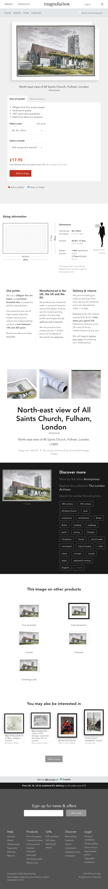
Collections (36, 13)
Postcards (31, 855)
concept (77, 553)
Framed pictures (34, 840)
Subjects (17, 13)
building (77, 525)
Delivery (77, 313)
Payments (12, 848)
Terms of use (90, 847)
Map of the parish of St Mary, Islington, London (14, 738)
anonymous (67, 518)
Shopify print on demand (90, 877)
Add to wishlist (17, 187)
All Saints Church (69, 511)
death (64, 560)
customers (58, 337)
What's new (32, 862)
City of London (84, 546)
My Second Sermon (67, 740)
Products (24, 4)
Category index (72, 851)
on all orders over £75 (54, 785)
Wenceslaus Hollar (40, 743)
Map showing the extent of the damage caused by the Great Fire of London (40, 736)
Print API (87, 873)
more (79, 567)
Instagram (70, 855)
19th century (85, 504)
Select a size (28, 123)
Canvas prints (33, 844)
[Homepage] (54, 4)
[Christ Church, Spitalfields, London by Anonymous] (94, 722)
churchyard (67, 546)
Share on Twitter (37, 187)
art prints (38, 117)
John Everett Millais (66, 743)
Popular (7, 13)
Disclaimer (89, 862)
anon (85, 511)
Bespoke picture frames (30, 877)
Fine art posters (34, 836)
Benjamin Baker (12, 743)
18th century (67, 504)
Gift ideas (50, 840)
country (91, 553)
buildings (92, 525)
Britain (99, 518)
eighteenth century (82, 560)
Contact (11, 836)
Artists (26, 13)
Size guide (41, 123)
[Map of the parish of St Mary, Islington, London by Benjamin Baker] (14, 723)
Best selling (71, 836)
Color (100, 546)
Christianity (66, 539)
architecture (83, 518)
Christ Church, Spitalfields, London (93, 739)
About (10, 840)
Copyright (89, 858)
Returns (11, 855)
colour (64, 553)
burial (64, 532)
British (64, 525)
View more (54, 759)
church (81, 539)
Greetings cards (34, 859)
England (65, 567)
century (76, 532)
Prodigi (97, 873)
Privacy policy (91, 843)
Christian (90, 532)
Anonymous (54, 90)
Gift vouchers (52, 836)
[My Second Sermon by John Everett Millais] (67, 725)
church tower (97, 539)
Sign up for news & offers (54, 805)
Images (8, 4)
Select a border (17, 140)
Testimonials (13, 844)
